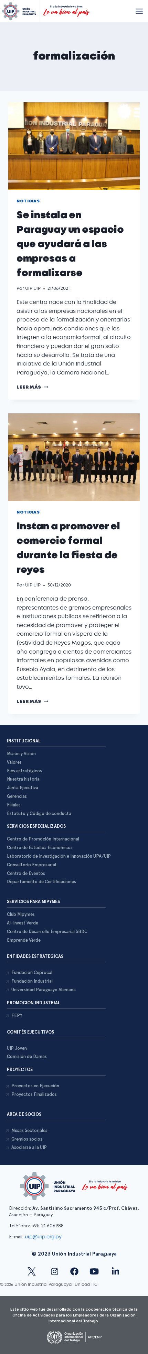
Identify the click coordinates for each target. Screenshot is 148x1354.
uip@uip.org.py (44, 1237)
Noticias (28, 201)
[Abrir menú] (139, 11)
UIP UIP (33, 288)
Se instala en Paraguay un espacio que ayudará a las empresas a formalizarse (70, 244)
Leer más (32, 387)
